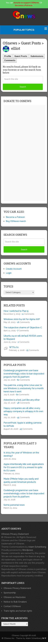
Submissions (36, 56)
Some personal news (14, 505)
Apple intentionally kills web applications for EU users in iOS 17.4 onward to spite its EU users (24, 467)
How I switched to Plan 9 (16, 311)
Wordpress (27, 550)
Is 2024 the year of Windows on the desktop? (21, 454)
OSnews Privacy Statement (15, 534)
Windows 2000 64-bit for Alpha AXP (22, 319)
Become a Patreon (15, 217)
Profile (7, 56)
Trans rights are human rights (18, 611)
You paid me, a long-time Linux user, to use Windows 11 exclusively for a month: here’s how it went (24, 388)
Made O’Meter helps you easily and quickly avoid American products (21, 480)
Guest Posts (20, 56)
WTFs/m (14, 347)
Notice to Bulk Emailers (15, 602)
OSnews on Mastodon (15, 597)
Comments (9, 60)
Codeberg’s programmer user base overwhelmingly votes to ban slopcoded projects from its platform (24, 373)
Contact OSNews (12, 606)
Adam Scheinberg (37, 547)
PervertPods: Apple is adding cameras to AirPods (23, 424)
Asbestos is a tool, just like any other (22, 400)
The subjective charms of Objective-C (23, 327)
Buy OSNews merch (16, 221)
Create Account (14, 269)
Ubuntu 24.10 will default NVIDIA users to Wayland (23, 337)
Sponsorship (10, 592)
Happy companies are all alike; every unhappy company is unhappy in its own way (23, 411)
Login (8, 273)
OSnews (15, 635)
